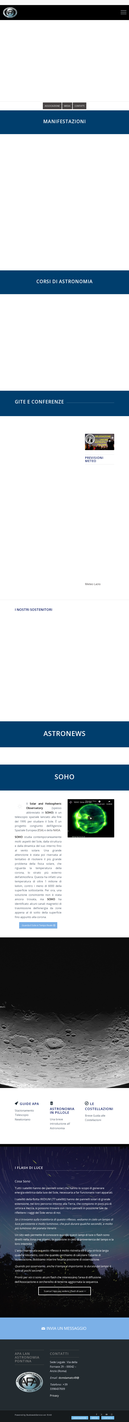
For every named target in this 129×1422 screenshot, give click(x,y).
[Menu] (121, 12)
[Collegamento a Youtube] (106, 1414)
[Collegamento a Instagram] (111, 1414)
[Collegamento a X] (101, 1414)
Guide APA (29, 1103)
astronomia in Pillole (62, 1111)
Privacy (54, 1395)
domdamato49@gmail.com (75, 1378)
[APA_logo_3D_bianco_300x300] (10, 12)
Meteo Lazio (93, 584)
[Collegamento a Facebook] (96, 1414)
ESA (40, 830)
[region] (64, 63)
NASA (56, 830)
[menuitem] (121, 12)
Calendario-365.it (100, 1064)
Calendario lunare (61, 1064)
